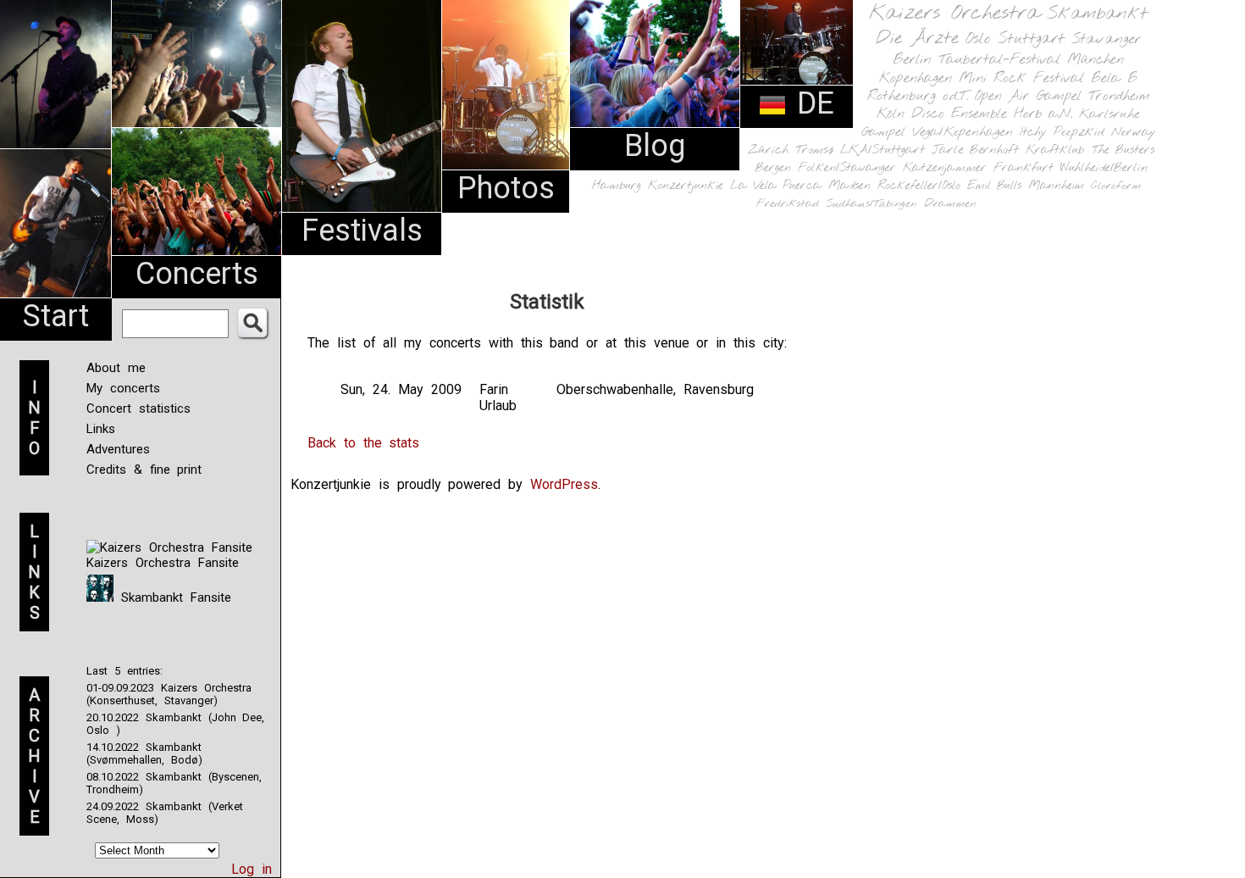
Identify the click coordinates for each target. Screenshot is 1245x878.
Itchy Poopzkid (1062, 132)
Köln (891, 114)
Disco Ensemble (959, 114)
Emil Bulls (994, 185)
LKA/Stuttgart (882, 150)
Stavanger (1106, 39)
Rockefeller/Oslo (918, 186)
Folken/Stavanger (847, 168)
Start (56, 316)
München (1095, 60)
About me (116, 367)
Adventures (118, 449)
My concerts (123, 388)
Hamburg (616, 186)
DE (810, 103)
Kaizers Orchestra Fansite (162, 562)
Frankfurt (1023, 168)
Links (100, 428)
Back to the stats (363, 443)
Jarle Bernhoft (975, 150)
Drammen (950, 204)
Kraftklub (1055, 150)
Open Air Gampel (1028, 96)
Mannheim (1056, 185)
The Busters (1123, 150)
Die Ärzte (917, 38)
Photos (506, 188)
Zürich (768, 150)
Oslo (978, 39)
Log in (251, 869)
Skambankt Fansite (172, 597)
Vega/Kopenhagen (962, 132)
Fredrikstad (787, 204)
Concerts (197, 274)
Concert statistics (138, 408)
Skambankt (1097, 13)
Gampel (883, 132)
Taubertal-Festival (999, 60)
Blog (654, 146)
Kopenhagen (915, 78)
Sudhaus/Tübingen (871, 204)
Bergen (773, 168)
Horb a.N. (1043, 114)
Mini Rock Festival (1021, 78)
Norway (1133, 132)
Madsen (849, 186)
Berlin (912, 59)
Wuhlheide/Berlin (1104, 168)
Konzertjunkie (685, 186)
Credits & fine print (144, 469)
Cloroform (1116, 186)
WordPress (564, 484)
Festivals (362, 230)
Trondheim (1119, 96)
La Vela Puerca (776, 186)
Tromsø (814, 150)
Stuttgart (1031, 39)
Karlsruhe (1109, 114)
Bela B (1114, 78)
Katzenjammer (945, 168)
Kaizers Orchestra (954, 13)
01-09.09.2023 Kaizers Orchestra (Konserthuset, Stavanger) (169, 694)
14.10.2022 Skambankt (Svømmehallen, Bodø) (144, 753)
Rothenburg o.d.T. (917, 96)
